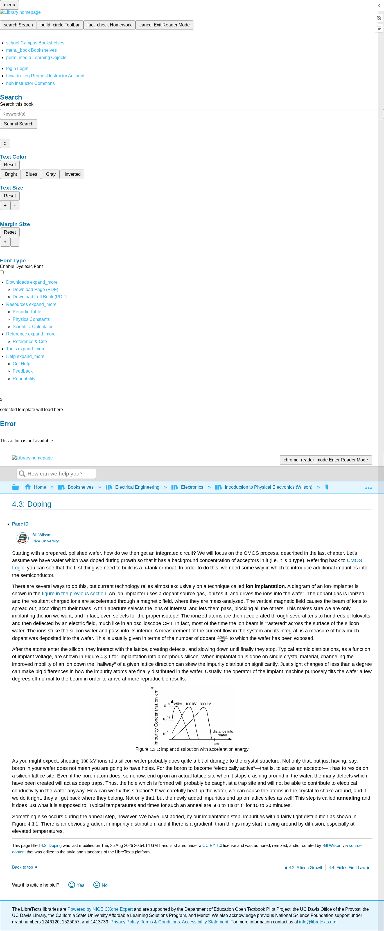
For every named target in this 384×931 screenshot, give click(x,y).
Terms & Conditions (160, 921)
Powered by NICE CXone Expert (100, 909)
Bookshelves (81, 487)
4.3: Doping (51, 845)
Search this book (16, 104)
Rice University (45, 541)
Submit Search (18, 123)
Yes (80, 885)
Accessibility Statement (205, 921)
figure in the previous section (74, 593)
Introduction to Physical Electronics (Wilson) (268, 487)
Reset (10, 164)
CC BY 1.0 (212, 845)
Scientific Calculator (33, 326)
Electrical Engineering (137, 487)
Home (40, 487)
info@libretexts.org (317, 921)
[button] (23, 371)
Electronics (192, 487)
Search (22, 474)
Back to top (22, 867)
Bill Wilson (41, 535)
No (105, 885)
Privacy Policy (124, 921)
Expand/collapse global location (368, 485)
